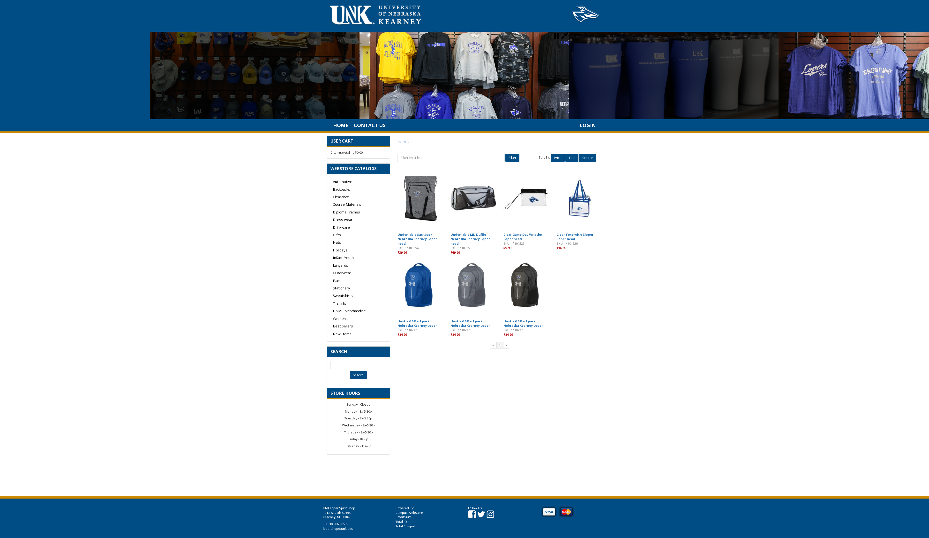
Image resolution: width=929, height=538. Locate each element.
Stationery (341, 288)
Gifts (337, 234)
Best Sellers (343, 326)
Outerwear (342, 272)
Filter (512, 157)
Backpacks (341, 189)
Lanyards (340, 265)
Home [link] (340, 125)
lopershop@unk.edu (338, 528)
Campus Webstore (409, 512)
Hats (337, 242)
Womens (340, 318)
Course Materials (347, 204)
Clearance (341, 196)
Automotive (342, 181)
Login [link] (588, 125)
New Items (342, 333)
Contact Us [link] (370, 125)
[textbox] (358, 365)
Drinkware (341, 227)
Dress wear (342, 219)
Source (587, 157)
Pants (338, 280)
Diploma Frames (346, 212)
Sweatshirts (343, 295)
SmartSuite (404, 517)
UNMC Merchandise (349, 310)
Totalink (401, 521)
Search (358, 375)
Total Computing (407, 526)
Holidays (340, 250)
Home (401, 141)
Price (558, 157)
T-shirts (339, 303)
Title (572, 157)
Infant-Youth (343, 257)
